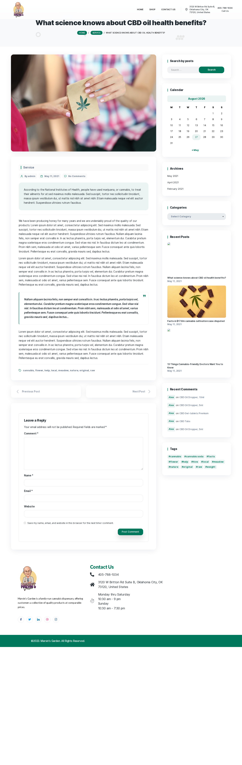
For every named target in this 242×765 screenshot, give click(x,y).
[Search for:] (186, 70)
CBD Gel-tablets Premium (194, 413)
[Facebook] (21, 619)
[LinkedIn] (38, 619)
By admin (30, 176)
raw (92, 370)
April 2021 (173, 182)
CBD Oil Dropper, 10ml (191, 397)
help (47, 370)
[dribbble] (47, 619)
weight (211, 466)
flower (39, 370)
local (54, 370)
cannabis (28, 370)
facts (211, 456)
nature (74, 370)
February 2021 (175, 188)
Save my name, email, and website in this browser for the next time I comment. (70, 523)
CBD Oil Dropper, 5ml (191, 405)
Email (28, 490)
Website (29, 506)
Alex (171, 397)
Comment (31, 433)
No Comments (76, 176)
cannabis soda (194, 456)
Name (28, 475)
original (84, 370)
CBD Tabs (184, 421)
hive (195, 461)
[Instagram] (56, 619)
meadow (63, 370)
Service (28, 167)
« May (195, 150)
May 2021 (172, 176)
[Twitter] (29, 619)
